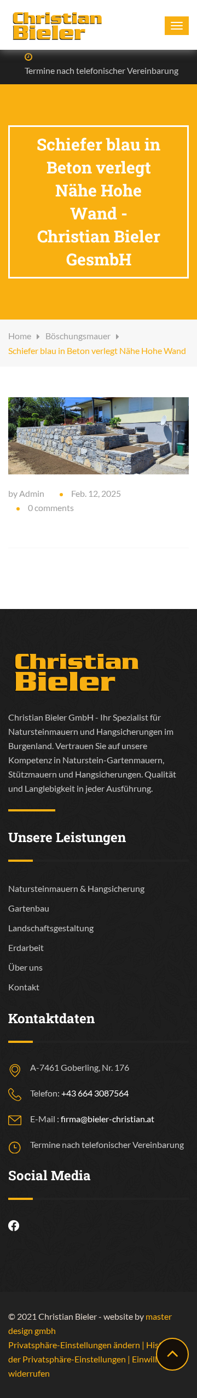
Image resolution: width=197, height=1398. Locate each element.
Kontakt (23, 987)
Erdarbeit (26, 947)
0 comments (51, 507)
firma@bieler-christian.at (107, 1118)
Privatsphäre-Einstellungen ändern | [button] (77, 1344)
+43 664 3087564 (95, 1093)
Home (19, 335)
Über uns (25, 967)
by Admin (26, 493)
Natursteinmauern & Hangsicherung (76, 888)
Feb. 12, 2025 (96, 493)
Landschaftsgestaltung (51, 928)
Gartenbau (28, 908)
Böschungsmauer (78, 335)
